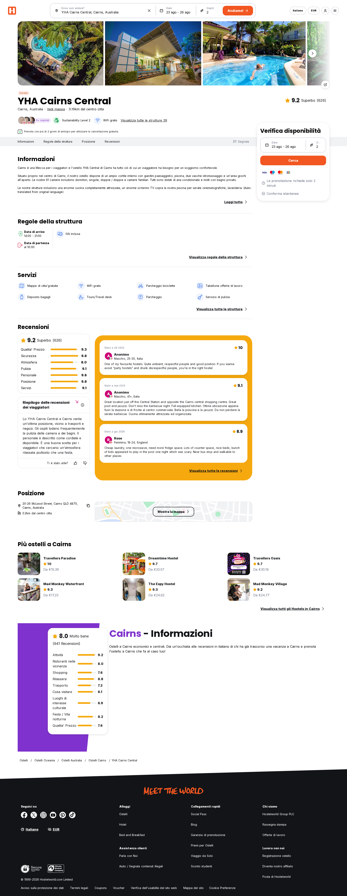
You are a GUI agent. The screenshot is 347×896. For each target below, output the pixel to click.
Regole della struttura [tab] (58, 141)
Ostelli (123, 814)
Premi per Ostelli (202, 845)
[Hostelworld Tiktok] (72, 815)
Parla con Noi (128, 855)
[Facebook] (24, 815)
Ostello (23, 92)
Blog (194, 824)
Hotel (123, 824)
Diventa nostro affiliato (277, 866)
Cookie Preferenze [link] (222, 888)
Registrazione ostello (276, 855)
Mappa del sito (193, 888)
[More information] (82, 405)
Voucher (119, 888)
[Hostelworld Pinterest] (62, 815)
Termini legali (79, 888)
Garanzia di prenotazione (208, 835)
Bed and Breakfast (132, 835)
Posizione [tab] (88, 141)
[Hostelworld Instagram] (43, 815)
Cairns (22, 109)
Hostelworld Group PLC (278, 814)
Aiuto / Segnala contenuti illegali (141, 866)
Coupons (101, 888)
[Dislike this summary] (85, 463)
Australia (36, 109)
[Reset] (149, 10)
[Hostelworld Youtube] (53, 815)
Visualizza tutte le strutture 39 (144, 120)
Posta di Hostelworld (276, 876)
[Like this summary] (75, 463)
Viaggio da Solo (202, 855)
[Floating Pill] (312, 53)
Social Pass (198, 814)
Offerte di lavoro (273, 835)
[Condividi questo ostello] (325, 85)
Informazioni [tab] (26, 141)
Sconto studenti (201, 866)
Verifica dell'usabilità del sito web (154, 888)
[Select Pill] (325, 11)
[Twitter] (34, 815)
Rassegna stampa (274, 824)
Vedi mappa (56, 109)
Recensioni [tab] (112, 141)
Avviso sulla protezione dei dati (42, 888)
